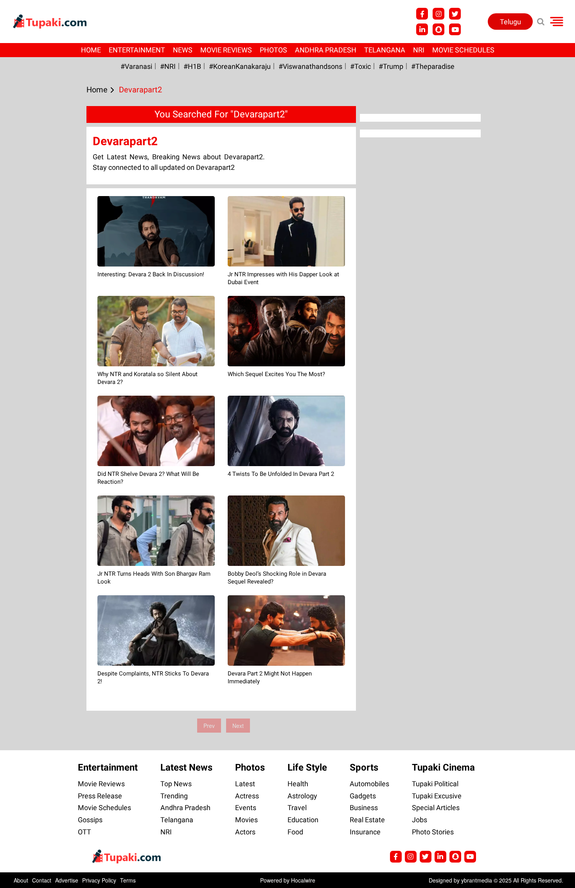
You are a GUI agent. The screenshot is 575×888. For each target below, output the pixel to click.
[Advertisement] (35, 295)
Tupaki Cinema (443, 767)
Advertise (66, 880)
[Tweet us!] (438, 14)
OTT (84, 832)
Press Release (100, 796)
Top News (176, 784)
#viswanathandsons (310, 66)
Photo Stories (433, 832)
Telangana (384, 50)
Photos (273, 50)
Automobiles (369, 784)
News (182, 50)
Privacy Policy (99, 880)
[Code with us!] (438, 29)
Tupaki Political (435, 784)
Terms (128, 880)
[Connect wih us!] (422, 29)
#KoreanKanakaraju (240, 66)
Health (298, 784)
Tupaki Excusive (437, 796)
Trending (174, 796)
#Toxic (360, 66)
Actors (245, 832)
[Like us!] (422, 14)
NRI (418, 50)
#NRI (168, 66)
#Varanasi (136, 66)
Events (245, 807)
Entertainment (137, 50)
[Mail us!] (455, 29)
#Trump (391, 66)
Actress (247, 796)
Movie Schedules (463, 50)
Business (364, 807)
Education (303, 820)
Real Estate (367, 820)
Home (91, 50)
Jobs (419, 820)
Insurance (365, 832)
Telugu (510, 22)
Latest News (186, 767)
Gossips (90, 820)
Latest (245, 784)
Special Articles (436, 807)
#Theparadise (433, 66)
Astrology (302, 796)
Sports (364, 767)
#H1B (192, 66)
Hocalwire (303, 880)
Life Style (307, 767)
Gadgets (363, 796)
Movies (246, 820)
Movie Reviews (226, 50)
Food (295, 832)
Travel (297, 807)
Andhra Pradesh (325, 50)
